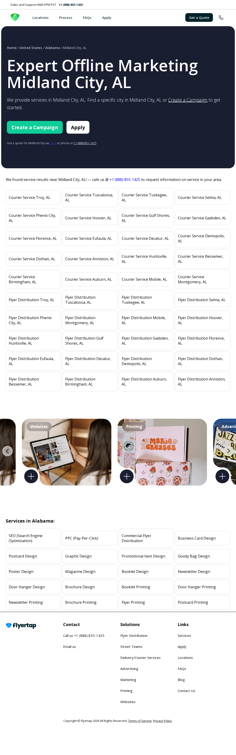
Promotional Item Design (143, 556)
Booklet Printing (136, 586)
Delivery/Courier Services (140, 657)
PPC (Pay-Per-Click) (81, 538)
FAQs (87, 17)
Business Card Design (197, 538)
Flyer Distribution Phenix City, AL (30, 320)
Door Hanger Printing (197, 586)
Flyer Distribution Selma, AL (202, 299)
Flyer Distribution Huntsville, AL (24, 341)
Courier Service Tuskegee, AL (144, 197)
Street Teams (131, 646)
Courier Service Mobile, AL (144, 279)
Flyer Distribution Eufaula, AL (31, 361)
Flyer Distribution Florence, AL (201, 341)
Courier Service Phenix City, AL (32, 218)
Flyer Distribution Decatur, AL (88, 361)
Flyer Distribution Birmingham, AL (80, 382)
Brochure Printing (81, 602)
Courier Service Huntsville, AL (144, 259)
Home (12, 48)
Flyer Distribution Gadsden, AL (145, 341)
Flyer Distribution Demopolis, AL (137, 361)
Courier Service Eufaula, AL (88, 238)
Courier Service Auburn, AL (88, 279)
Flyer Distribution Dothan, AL (200, 361)
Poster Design (21, 571)
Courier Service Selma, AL (200, 197)
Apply (106, 17)
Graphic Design (78, 556)
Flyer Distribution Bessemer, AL (24, 382)
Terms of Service (140, 721)
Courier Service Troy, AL (29, 197)
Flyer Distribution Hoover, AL (200, 320)
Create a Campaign (187, 100)
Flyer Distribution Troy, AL (31, 299)
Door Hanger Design (27, 586)
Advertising (129, 668)
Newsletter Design (194, 571)
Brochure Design (80, 586)
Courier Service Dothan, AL (32, 258)
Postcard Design (23, 556)
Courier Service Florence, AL (33, 238)
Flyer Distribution (134, 635)
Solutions (130, 624)
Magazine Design (80, 571)
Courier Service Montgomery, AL (192, 279)
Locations (40, 17)
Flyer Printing (133, 602)
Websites (128, 701)
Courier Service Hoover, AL (88, 217)
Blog (181, 679)
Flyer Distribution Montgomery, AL (80, 320)
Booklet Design (135, 571)
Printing (126, 690)
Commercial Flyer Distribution (136, 538)
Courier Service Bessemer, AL (200, 259)
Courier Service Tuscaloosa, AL (89, 197)
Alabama (52, 48)
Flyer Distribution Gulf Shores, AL (84, 341)
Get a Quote (199, 17)
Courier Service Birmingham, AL (22, 279)
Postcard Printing (193, 602)
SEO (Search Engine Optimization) (25, 538)
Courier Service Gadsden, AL (202, 217)
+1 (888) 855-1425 (71, 5)
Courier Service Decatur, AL (145, 238)
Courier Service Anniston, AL (89, 258)
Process (65, 17)
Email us (69, 646)
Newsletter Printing (26, 602)
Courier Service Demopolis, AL (201, 238)
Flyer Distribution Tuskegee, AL (137, 300)
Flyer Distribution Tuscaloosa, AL (80, 300)
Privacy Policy (162, 721)
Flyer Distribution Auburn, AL (144, 382)
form (53, 143)
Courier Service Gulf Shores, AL (146, 218)
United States (30, 48)
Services (184, 635)
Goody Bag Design (194, 556)
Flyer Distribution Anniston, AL (202, 382)
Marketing (128, 679)
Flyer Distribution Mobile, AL (144, 320)
